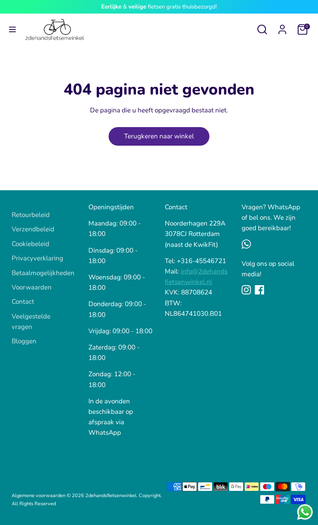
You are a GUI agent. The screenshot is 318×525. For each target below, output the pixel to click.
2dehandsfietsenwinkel (111, 495)
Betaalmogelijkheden (43, 273)
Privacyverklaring (37, 258)
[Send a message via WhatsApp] (305, 512)
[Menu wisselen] (12, 29)
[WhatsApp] (246, 244)
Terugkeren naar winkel (159, 136)
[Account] (282, 26)
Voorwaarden (32, 287)
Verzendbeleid (33, 229)
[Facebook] (259, 289)
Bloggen (24, 341)
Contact (23, 301)
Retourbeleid (31, 214)
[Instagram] (246, 289)
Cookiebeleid (30, 243)
